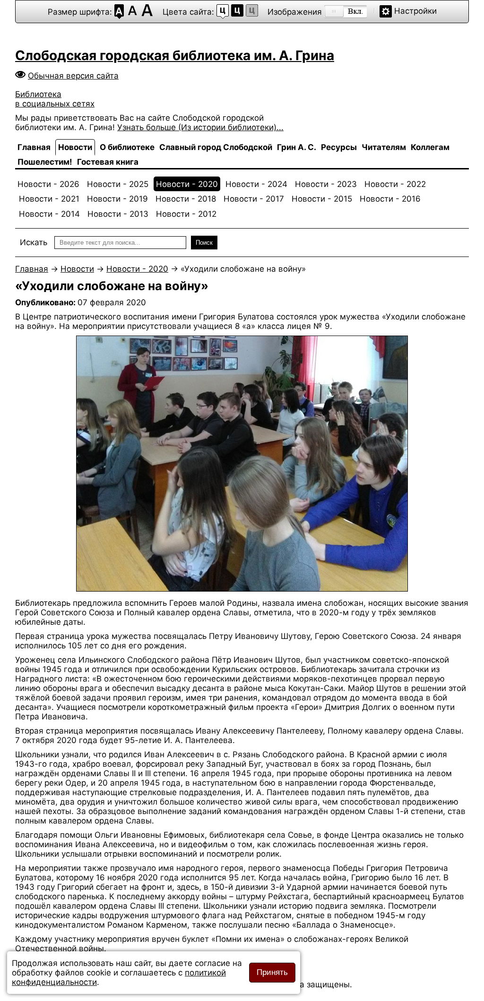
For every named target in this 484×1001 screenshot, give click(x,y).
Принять (272, 972)
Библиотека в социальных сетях (55, 98)
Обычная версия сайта (73, 75)
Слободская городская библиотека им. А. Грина (174, 55)
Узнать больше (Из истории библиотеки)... (200, 127)
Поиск (204, 242)
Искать (33, 242)
